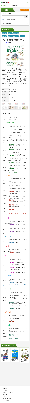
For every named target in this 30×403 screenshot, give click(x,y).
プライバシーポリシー (8, 392)
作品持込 (5, 396)
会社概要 (5, 388)
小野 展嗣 (6, 42)
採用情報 (5, 394)
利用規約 (5, 390)
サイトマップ (6, 400)
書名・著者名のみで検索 (9, 19)
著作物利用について (7, 398)
